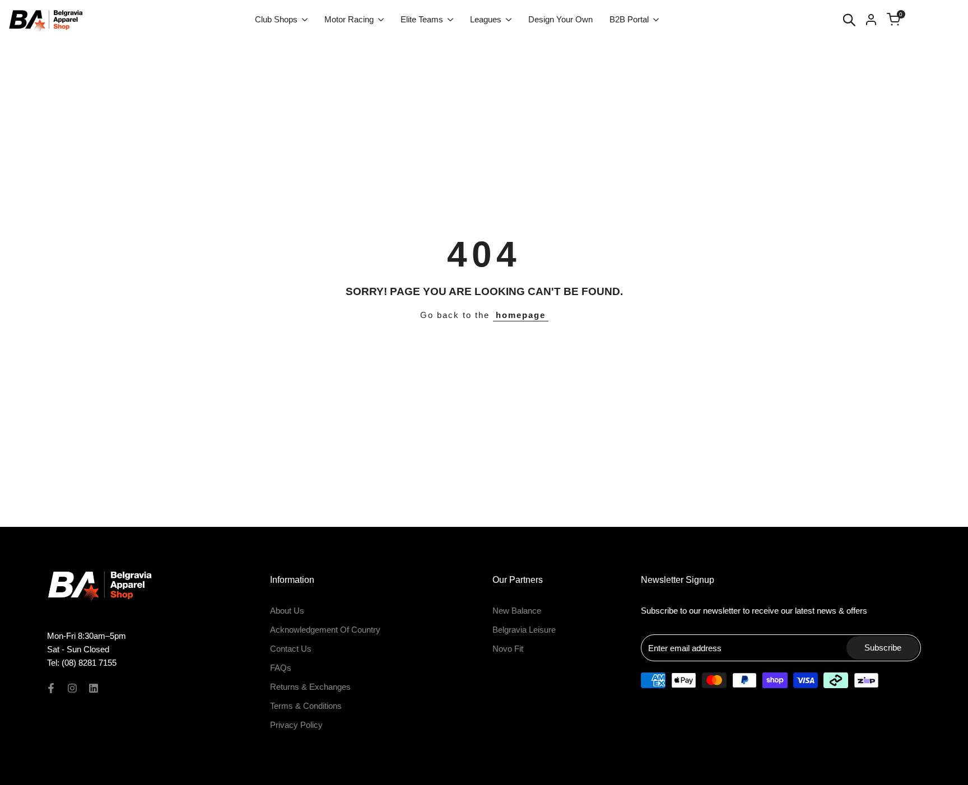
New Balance (516, 610)
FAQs (280, 667)
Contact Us (290, 648)
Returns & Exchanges (310, 686)
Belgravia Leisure (524, 629)
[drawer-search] (849, 19)
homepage (521, 315)
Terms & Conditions (306, 706)
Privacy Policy (296, 725)
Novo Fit (507, 648)
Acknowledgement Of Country (325, 629)
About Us (287, 610)
